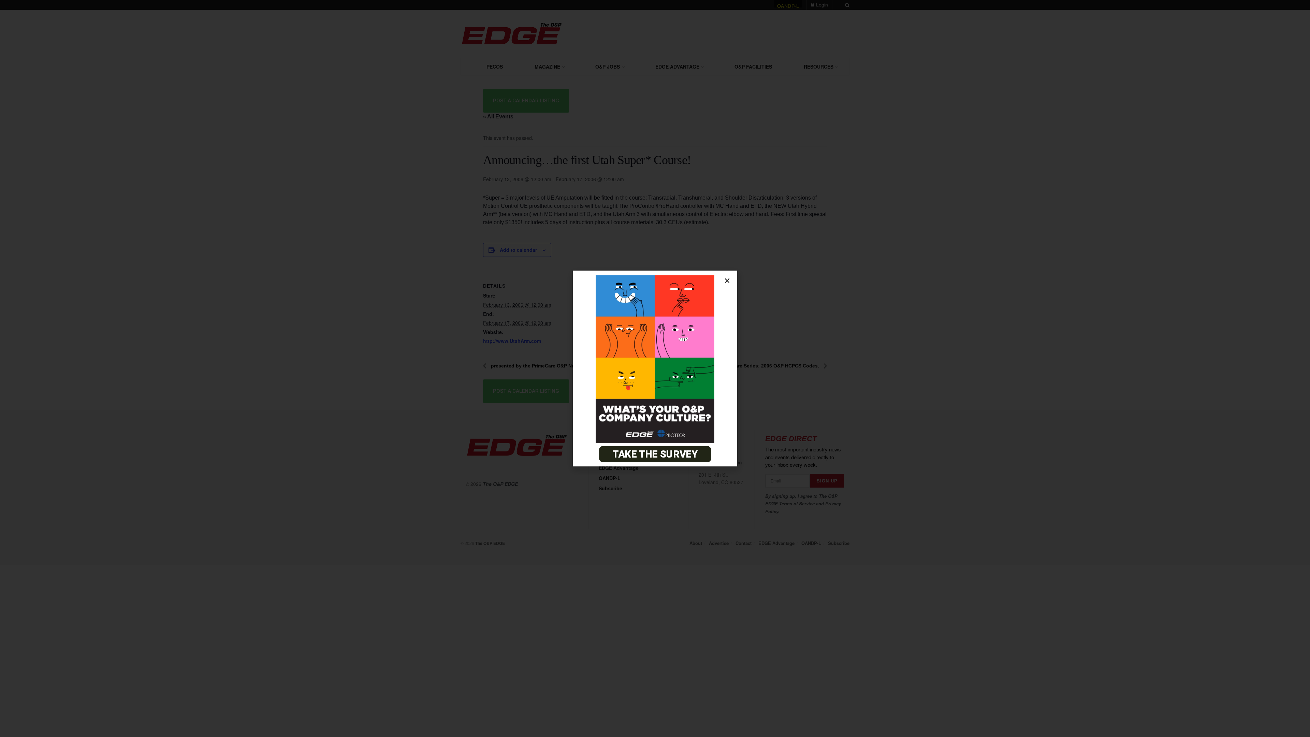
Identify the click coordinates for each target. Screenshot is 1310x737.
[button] (727, 280)
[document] (655, 368)
